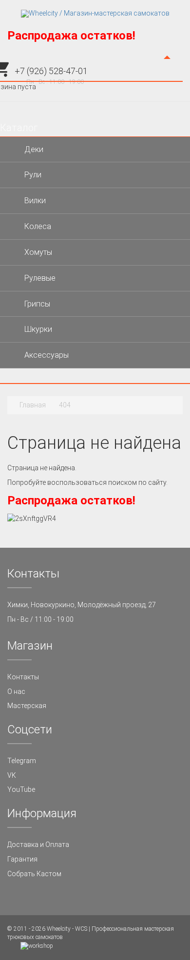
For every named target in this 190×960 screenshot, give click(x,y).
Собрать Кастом (34, 874)
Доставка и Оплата (38, 844)
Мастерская (26, 706)
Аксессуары (46, 355)
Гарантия (22, 859)
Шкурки (38, 329)
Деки (33, 149)
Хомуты (38, 252)
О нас (16, 691)
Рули (32, 174)
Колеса (37, 226)
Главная (32, 405)
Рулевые (40, 278)
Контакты (23, 677)
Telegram (21, 761)
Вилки (35, 200)
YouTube (21, 789)
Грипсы (37, 303)
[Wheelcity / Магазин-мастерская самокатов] (95, 14)
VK (11, 775)
